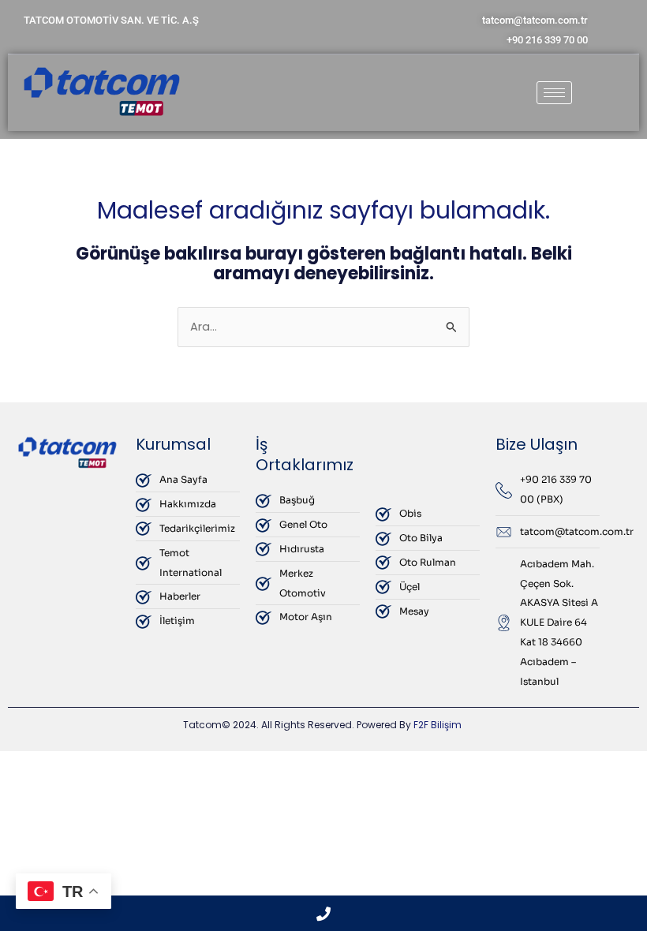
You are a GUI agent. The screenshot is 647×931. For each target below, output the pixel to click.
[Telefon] (323, 913)
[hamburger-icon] (554, 92)
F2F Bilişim (437, 724)
